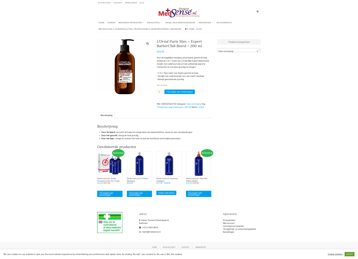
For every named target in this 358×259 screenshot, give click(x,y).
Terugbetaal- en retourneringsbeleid (239, 229)
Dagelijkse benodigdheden (180, 23)
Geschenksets (224, 23)
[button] (147, 43)
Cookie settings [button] (335, 254)
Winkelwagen (131, 3)
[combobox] (239, 50)
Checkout (118, 3)
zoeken (111, 23)
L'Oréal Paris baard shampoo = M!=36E (174, 107)
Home (101, 23)
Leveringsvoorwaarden (233, 226)
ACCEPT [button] (349, 254)
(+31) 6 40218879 (150, 227)
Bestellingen (228, 232)
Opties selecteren (166, 193)
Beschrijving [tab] (106, 115)
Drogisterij (153, 23)
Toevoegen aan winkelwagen (179, 92)
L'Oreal (201, 107)
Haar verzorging (194, 104)
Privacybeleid (229, 220)
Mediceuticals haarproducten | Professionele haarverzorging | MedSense (140, 29)
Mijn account (104, 3)
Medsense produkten (130, 23)
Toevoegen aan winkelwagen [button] (106, 194)
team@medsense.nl (151, 232)
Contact (185, 247)
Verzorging (204, 23)
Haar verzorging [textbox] (238, 51)
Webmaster (201, 247)
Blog (142, 3)
